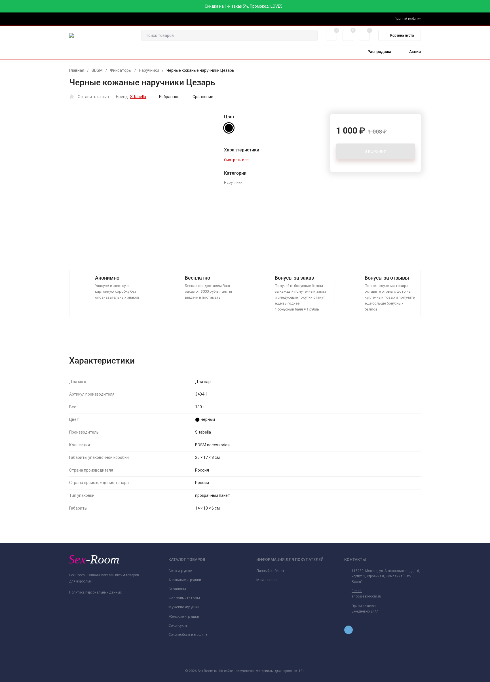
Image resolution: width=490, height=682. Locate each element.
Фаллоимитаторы (184, 598)
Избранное (169, 96)
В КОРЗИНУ (375, 151)
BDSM (97, 70)
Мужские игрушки (183, 607)
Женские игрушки (183, 616)
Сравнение (203, 96)
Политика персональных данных (95, 592)
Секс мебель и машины (188, 634)
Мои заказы (266, 580)
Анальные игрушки (184, 580)
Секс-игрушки (180, 571)
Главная (76, 70)
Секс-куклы (178, 625)
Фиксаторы (121, 70)
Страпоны (177, 589)
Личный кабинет (270, 571)
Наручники (149, 70)
